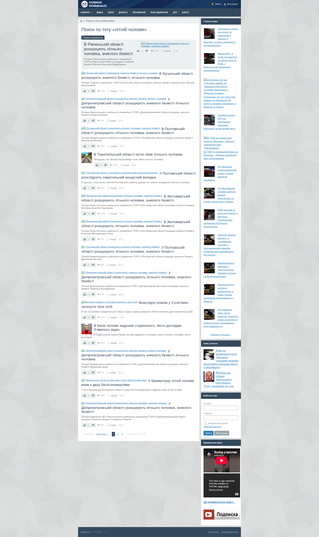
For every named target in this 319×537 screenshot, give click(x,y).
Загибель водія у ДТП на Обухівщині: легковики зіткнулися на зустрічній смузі (220, 122)
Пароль (208, 413)
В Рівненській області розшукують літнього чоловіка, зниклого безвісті (108, 49)
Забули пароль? (212, 426)
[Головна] (81, 21)
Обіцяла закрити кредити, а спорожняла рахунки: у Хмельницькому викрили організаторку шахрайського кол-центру (220, 245)
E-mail (207, 403)
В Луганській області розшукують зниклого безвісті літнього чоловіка (137, 75)
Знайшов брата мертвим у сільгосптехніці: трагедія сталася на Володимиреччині (220, 270)
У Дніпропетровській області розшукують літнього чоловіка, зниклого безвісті (136, 277)
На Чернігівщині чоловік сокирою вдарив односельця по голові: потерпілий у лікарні (219, 195)
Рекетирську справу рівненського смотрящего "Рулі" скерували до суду (219, 379)
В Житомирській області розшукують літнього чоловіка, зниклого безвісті (135, 198)
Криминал (85, 532)
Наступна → (102, 434)
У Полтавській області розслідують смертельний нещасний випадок (138, 175)
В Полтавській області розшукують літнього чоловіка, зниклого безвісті (133, 131)
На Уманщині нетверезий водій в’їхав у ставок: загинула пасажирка (220, 173)
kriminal (167, 51)
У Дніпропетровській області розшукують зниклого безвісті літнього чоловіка (135, 103)
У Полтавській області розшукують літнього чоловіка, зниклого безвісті (133, 249)
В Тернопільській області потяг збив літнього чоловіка (138, 154)
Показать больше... (221, 334)
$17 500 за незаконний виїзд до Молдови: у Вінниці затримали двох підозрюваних (221, 155)
